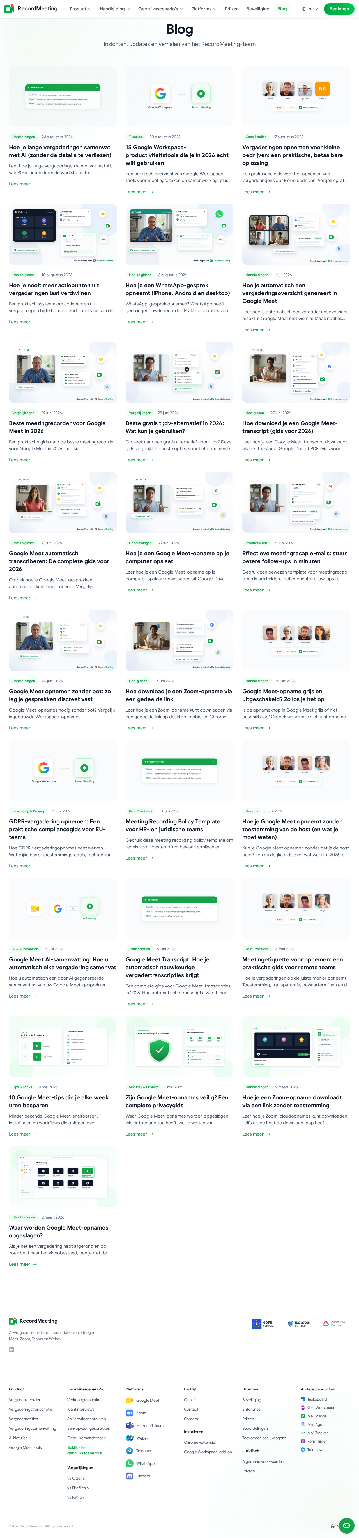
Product (78, 9)
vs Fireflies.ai (78, 1487)
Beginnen (339, 9)
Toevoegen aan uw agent (264, 1437)
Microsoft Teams (150, 1425)
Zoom (141, 1412)
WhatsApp (145, 1463)
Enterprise (251, 1409)
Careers (191, 1418)
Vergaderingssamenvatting (32, 1428)
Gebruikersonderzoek (86, 1437)
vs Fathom (76, 1497)
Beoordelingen (255, 1428)
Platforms (201, 9)
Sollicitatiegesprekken (86, 1418)
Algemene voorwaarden (263, 1461)
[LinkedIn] (12, 1349)
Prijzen (232, 9)
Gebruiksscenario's (158, 9)
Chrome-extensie (199, 1442)
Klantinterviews (81, 1409)
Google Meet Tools (25, 1447)
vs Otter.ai (76, 1478)
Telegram (144, 1450)
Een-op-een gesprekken (88, 1428)
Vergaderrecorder (24, 1399)
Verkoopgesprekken (85, 1399)
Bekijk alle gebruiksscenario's (84, 1450)
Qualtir (190, 1399)
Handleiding (112, 9)
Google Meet (147, 1400)
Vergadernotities (23, 1418)
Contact (191, 1409)
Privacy (248, 1470)
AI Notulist (18, 1437)
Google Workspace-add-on (208, 1451)
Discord (143, 1476)
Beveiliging (258, 9)
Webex (142, 1438)
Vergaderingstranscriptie (30, 1409)
